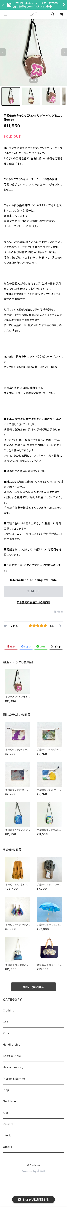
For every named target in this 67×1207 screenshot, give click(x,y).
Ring (6, 1090)
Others (7, 1146)
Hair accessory (13, 1067)
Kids (6, 1112)
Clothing (8, 1010)
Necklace (9, 1101)
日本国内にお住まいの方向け (33, 602)
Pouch (7, 1033)
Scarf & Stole (12, 1055)
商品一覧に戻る (33, 987)
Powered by (29, 1171)
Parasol (8, 1124)
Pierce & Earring (14, 1078)
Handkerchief (12, 1044)
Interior (8, 1135)
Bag (5, 1021)
